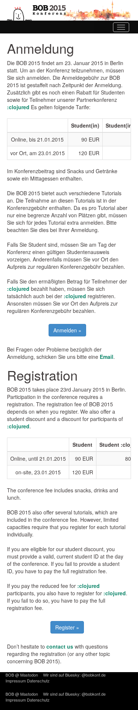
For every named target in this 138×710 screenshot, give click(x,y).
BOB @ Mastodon (22, 675)
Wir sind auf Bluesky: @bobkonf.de (74, 675)
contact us (59, 646)
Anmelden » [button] (67, 330)
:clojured (18, 107)
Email (106, 356)
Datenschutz (38, 681)
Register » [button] (67, 627)
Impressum (16, 681)
